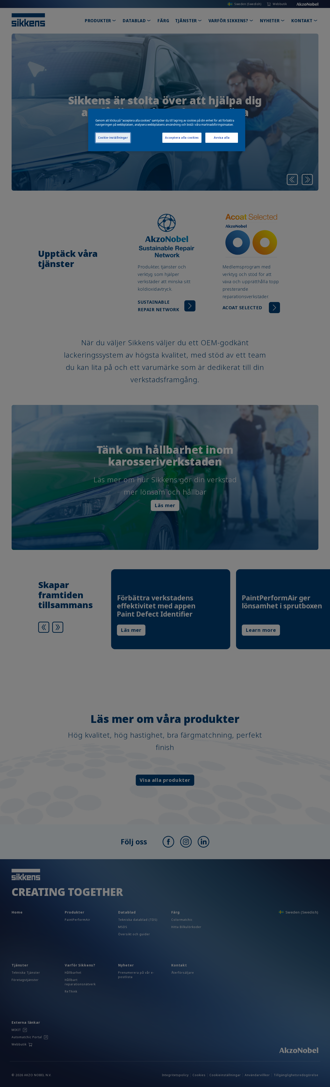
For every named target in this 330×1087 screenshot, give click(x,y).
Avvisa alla (222, 137)
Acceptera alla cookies (182, 137)
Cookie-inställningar (113, 137)
